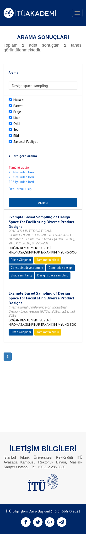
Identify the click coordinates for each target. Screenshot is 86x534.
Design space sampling (52, 275)
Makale (18, 100)
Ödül (16, 123)
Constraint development (27, 268)
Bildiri (17, 135)
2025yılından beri (21, 177)
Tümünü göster (19, 167)
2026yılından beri (21, 172)
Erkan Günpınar (21, 260)
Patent (17, 106)
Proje (17, 112)
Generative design (60, 268)
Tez (16, 129)
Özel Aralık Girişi (20, 189)
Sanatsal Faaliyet (25, 141)
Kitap (17, 118)
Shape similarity (21, 275)
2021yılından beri (21, 182)
